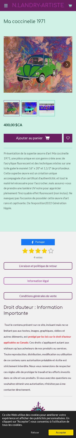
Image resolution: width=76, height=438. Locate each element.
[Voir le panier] (70, 5)
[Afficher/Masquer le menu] (6, 5)
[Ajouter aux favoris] (68, 138)
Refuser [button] (35, 432)
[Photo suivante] (66, 64)
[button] (12, 108)
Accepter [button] (61, 432)
